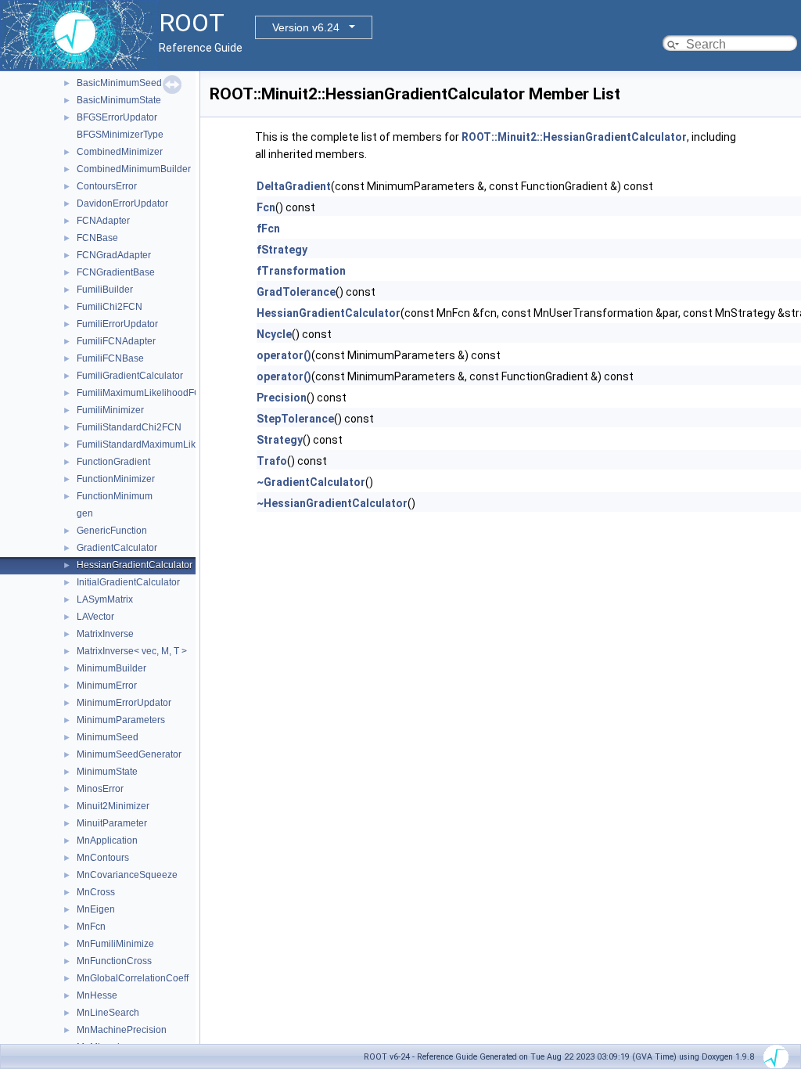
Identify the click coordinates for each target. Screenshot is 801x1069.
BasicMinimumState (119, 100)
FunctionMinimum (115, 496)
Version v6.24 (305, 27)
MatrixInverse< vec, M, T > (132, 651)
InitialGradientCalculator (128, 582)
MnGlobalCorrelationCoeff (133, 978)
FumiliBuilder (105, 289)
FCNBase (97, 237)
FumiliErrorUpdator (117, 324)
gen (85, 513)
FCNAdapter (103, 220)
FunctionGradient (113, 461)
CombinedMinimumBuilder (134, 169)
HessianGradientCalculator (134, 565)
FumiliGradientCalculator (130, 375)
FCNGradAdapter (114, 255)
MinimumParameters (121, 719)
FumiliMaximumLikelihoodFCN (142, 392)
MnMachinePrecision (122, 1029)
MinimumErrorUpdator (124, 702)
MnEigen (96, 909)
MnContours (103, 857)
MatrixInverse (105, 633)
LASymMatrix (105, 599)
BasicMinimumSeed (119, 82)
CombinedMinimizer (120, 151)
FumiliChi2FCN (109, 306)
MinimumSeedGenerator (129, 754)
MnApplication (107, 840)
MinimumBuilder (111, 668)
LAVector (95, 616)
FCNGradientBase (116, 272)
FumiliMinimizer (110, 410)
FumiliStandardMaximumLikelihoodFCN (162, 444)
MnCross (96, 892)
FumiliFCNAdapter (116, 341)
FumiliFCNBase (110, 358)
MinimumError (107, 685)
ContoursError (107, 186)
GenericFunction (112, 530)
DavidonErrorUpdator (122, 203)
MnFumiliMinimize (115, 943)
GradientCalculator (117, 547)
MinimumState (107, 771)
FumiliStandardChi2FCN (129, 427)
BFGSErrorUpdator (117, 117)
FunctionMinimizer (116, 478)
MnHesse (97, 995)
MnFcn (91, 926)
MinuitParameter (112, 823)
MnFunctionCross (114, 961)
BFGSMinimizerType (120, 134)
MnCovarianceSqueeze (127, 874)
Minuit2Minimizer (113, 806)
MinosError (100, 788)
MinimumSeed (107, 737)
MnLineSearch (108, 1012)
